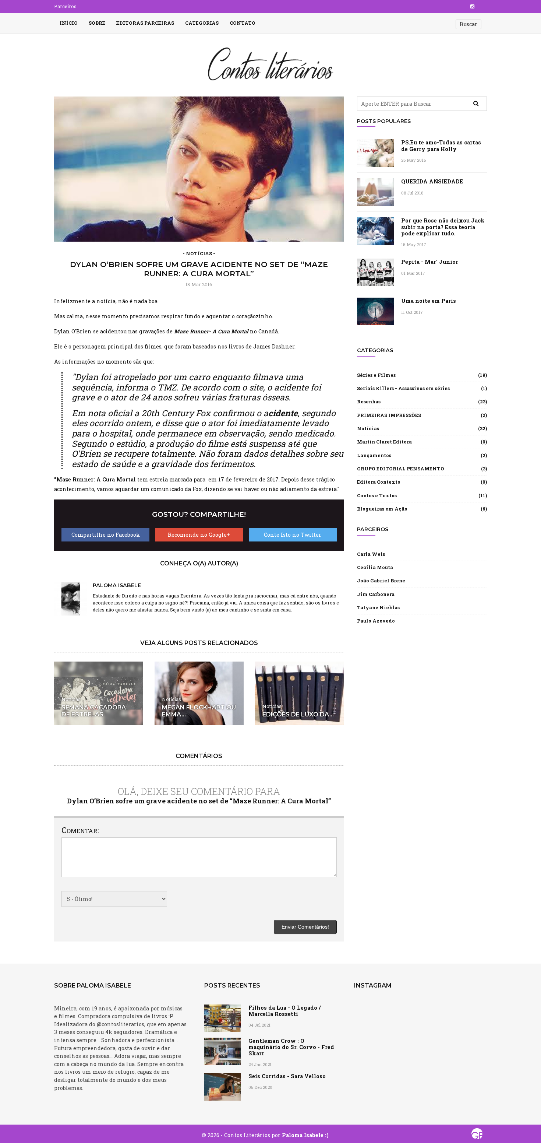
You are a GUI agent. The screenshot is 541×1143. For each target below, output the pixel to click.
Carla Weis (371, 554)
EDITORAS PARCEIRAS (145, 23)
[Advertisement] (422, 686)
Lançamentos (374, 455)
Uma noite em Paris (428, 300)
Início (69, 23)
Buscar (468, 24)
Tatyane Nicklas (378, 607)
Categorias (202, 23)
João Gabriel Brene (381, 580)
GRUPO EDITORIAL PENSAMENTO (400, 468)
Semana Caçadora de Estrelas (93, 711)
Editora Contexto (378, 482)
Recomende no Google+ (199, 534)
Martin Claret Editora (384, 442)
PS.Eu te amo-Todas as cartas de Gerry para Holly (441, 145)
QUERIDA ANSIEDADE (432, 181)
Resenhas (369, 401)
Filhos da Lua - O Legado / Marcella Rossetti (284, 1010)
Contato (242, 23)
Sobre (97, 23)
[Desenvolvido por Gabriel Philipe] (476, 1135)
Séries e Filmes (376, 375)
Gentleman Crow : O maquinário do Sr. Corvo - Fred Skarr (291, 1047)
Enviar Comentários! (305, 927)
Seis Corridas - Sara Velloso (287, 1076)
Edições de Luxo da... (298, 714)
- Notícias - (199, 253)
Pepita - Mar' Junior (429, 261)
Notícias (71, 699)
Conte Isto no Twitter (292, 534)
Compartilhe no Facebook (105, 534)
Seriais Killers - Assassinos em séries (403, 388)
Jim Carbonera (376, 594)
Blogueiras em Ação (382, 509)
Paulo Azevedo (376, 621)
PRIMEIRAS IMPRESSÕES (389, 415)
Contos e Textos (377, 495)
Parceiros (65, 6)
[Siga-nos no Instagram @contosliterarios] (472, 6)
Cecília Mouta (375, 567)
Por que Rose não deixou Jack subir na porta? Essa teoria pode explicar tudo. (443, 227)
